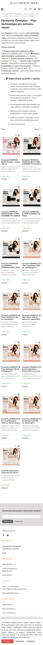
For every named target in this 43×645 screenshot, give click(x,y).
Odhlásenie (19, 521)
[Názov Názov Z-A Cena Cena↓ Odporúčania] (35, 129)
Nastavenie (20, 641)
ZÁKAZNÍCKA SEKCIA (11, 549)
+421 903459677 (13, 586)
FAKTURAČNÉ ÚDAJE (10, 593)
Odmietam (31, 641)
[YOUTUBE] (8, 535)
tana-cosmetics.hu (8, 609)
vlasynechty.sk (7, 605)
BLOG (4, 553)
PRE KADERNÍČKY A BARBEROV (12, 14)
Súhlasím (7, 641)
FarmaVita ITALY (14, 16)
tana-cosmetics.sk (8, 613)
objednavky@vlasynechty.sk (16, 589)
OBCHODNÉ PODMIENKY (11, 546)
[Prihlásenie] (35, 9)
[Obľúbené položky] (30, 9)
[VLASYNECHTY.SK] (4, 535)
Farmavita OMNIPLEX (29, 16)
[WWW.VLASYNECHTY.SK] (24, 3)
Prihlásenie (8, 521)
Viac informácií (24, 637)
